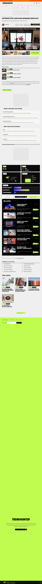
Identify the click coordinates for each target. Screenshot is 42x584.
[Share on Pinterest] (39, 24)
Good (34, 5)
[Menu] (39, 3)
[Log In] (36, 3)
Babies (11, 16)
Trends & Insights (5, 319)
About (21, 319)
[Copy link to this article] (32, 24)
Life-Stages (8, 16)
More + (40, 5)
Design (22, 5)
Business (28, 5)
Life (14, 5)
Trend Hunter (4, 16)
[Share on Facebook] (35, 24)
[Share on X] (37, 24)
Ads (25, 5)
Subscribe (19, 322)
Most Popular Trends (20, 258)
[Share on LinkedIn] (33, 24)
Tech (12, 5)
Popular (6, 5)
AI (9, 5)
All (3, 5)
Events (16, 319)
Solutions (12, 319)
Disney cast (12, 83)
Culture (18, 5)
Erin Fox (7, 24)
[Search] (34, 3)
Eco (31, 5)
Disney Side (28, 84)
